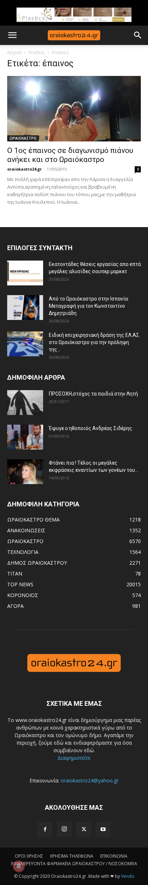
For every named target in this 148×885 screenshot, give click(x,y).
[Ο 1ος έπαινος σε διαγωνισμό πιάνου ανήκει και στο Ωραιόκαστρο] (74, 108)
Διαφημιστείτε (74, 757)
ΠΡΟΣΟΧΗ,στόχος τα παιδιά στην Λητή (93, 394)
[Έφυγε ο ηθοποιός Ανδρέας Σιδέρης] (25, 437)
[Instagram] (64, 829)
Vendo (127, 876)
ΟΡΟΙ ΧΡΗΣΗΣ (29, 856)
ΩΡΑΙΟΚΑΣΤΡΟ (23, 138)
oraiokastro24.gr (24, 169)
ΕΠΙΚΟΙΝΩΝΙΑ (114, 856)
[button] (12, 35)
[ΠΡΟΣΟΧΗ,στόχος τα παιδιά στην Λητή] (25, 402)
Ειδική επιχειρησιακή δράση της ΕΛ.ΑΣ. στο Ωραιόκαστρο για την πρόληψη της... (94, 342)
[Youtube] (103, 829)
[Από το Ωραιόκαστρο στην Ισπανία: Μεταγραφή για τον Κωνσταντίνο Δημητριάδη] (25, 307)
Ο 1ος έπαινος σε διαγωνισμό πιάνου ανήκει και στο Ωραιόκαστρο (70, 155)
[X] (84, 829)
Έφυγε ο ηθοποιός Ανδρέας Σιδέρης (90, 428)
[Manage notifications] (18, 866)
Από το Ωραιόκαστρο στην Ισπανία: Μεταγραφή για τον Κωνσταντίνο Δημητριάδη (89, 306)
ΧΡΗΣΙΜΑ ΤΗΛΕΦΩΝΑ (71, 856)
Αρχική (14, 52)
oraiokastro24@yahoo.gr (90, 780)
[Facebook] (45, 829)
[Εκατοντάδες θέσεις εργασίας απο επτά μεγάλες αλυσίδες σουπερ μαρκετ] (25, 273)
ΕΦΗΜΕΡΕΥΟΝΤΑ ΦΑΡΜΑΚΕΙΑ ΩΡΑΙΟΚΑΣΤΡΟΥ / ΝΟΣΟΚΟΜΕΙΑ (74, 864)
